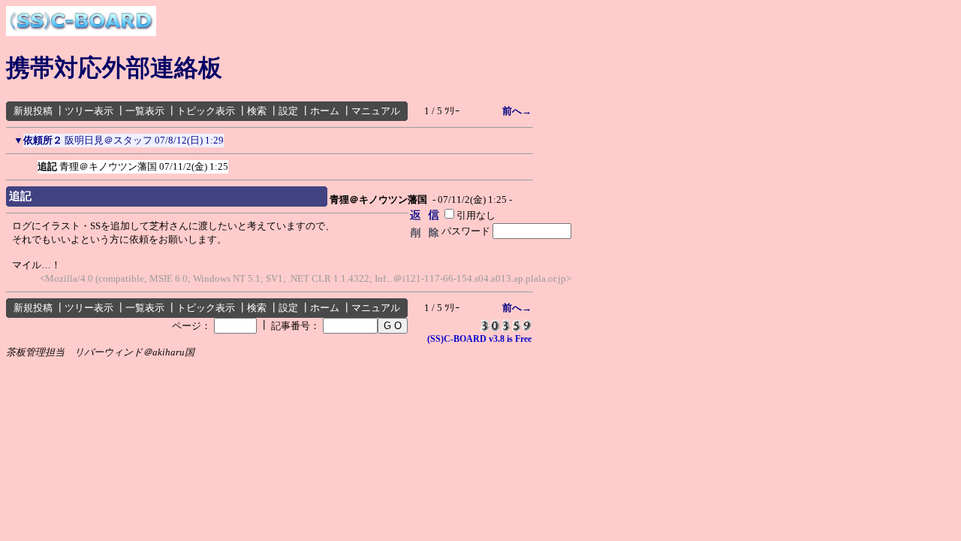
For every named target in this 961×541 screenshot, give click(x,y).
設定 (288, 110)
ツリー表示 (89, 110)
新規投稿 (33, 110)
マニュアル (375, 110)
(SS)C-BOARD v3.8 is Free (479, 339)
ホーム (324, 110)
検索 (257, 110)
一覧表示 (144, 110)
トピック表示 (205, 110)
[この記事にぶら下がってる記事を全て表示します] (30, 164)
